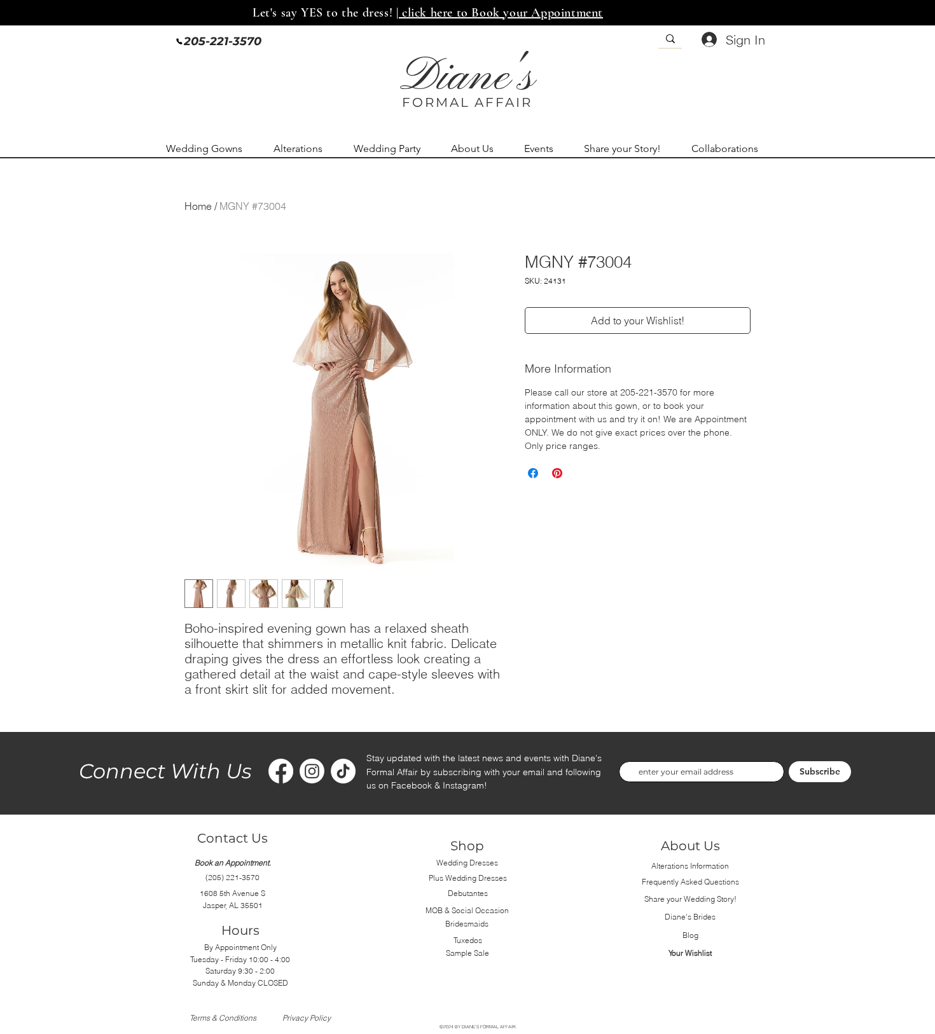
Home (198, 206)
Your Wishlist (690, 953)
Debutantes (468, 893)
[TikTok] (343, 771)
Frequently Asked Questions (690, 881)
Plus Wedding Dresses (468, 878)
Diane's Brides (690, 916)
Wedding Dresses (467, 862)
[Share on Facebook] (533, 473)
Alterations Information (690, 866)
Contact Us (232, 838)
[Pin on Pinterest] (557, 473)
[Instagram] (312, 771)
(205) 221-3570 (232, 877)
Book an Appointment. (233, 862)
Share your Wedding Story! (690, 899)
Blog (690, 935)
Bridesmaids (466, 923)
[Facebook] (280, 771)
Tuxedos (468, 940)
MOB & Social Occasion (467, 910)
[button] (210, 148)
